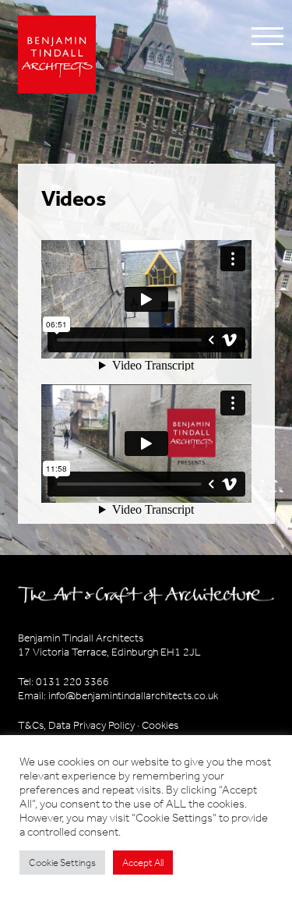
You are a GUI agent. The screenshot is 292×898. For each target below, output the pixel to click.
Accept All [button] (143, 862)
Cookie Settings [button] (62, 862)
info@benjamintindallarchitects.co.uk (133, 695)
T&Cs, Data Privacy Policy (76, 725)
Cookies (160, 725)
